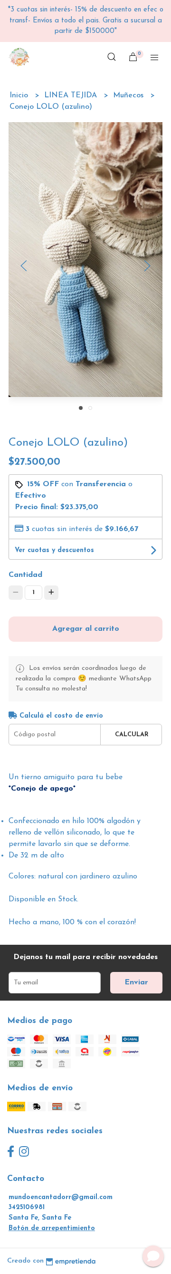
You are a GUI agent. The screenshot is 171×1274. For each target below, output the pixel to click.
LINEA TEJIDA (71, 95)
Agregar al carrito (85, 629)
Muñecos (129, 95)
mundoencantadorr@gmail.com (61, 1197)
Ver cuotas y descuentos (54, 550)
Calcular (132, 734)
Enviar (136, 982)
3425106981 (27, 1207)
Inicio (20, 95)
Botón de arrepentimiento (52, 1228)
